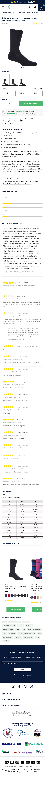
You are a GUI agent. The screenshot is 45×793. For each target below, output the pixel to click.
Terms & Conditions (10, 766)
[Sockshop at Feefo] (22, 713)
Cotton (17, 629)
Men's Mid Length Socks (34, 629)
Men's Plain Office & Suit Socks (27, 633)
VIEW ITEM (16, 609)
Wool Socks (6, 641)
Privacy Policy (29, 766)
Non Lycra (18, 637)
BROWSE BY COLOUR (9, 626)
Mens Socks (26, 622)
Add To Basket (31, 104)
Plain (4, 633)
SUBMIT (22, 669)
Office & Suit (12, 633)
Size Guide (38, 88)
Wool (24, 629)
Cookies (20, 766)
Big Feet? (20, 626)
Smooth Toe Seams (8, 629)
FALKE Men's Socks (14, 622)
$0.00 (41, 9)
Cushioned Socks (7, 637)
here (29, 675)
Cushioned (29, 626)
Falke (4, 622)
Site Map (37, 766)
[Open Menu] (3, 7)
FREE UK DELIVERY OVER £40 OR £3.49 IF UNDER (22, 13)
